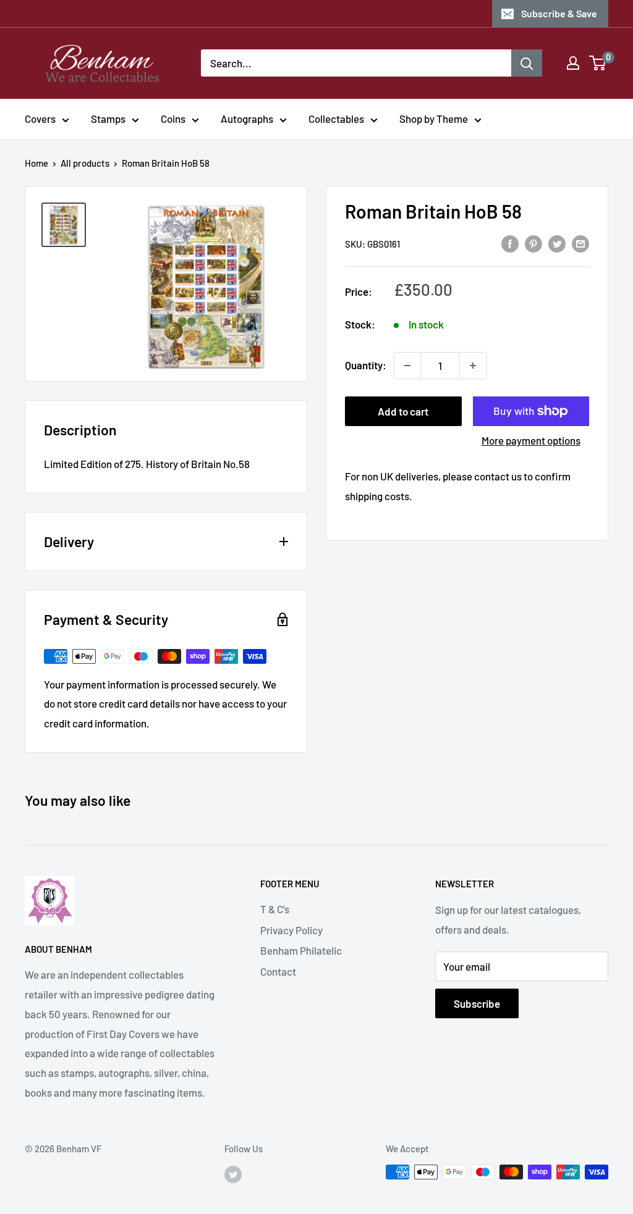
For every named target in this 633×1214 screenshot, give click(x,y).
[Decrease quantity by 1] (407, 366)
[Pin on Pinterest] (533, 243)
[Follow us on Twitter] (233, 1174)
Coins (173, 118)
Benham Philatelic (301, 950)
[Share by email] (580, 243)
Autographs (247, 118)
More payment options (531, 440)
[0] (598, 63)
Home (36, 163)
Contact (278, 971)
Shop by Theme (433, 118)
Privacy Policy (291, 930)
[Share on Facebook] (510, 243)
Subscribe (477, 1003)
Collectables (336, 118)
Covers (40, 118)
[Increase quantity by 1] (473, 366)
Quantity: (365, 365)
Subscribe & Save (559, 13)
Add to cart (403, 411)
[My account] (573, 63)
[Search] (526, 63)
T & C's (274, 909)
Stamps (108, 118)
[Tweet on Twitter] (557, 243)
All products (85, 163)
